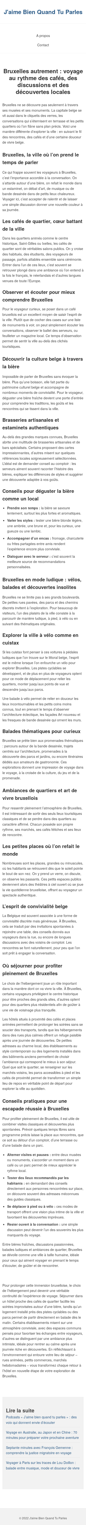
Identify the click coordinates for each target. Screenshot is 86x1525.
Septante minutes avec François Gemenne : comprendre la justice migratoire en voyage (39, 1450)
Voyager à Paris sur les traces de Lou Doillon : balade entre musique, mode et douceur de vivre (43, 1465)
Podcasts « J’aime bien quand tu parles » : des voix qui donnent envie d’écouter (41, 1420)
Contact (43, 44)
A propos (43, 35)
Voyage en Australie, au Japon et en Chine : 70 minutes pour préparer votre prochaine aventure (42, 1435)
